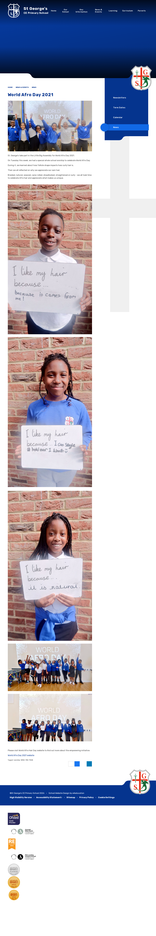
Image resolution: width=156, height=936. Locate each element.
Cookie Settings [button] (106, 797)
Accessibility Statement (48, 797)
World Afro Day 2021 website (21, 755)
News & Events (22, 87)
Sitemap (71, 797)
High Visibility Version (21, 797)
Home (10, 87)
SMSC (23, 760)
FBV (27, 760)
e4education (78, 793)
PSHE (31, 760)
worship (17, 760)
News (34, 87)
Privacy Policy (86, 797)
